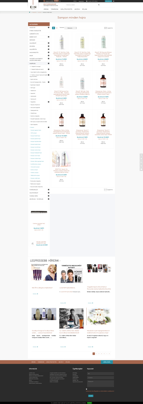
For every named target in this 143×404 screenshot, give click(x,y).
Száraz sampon (34, 169)
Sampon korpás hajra (35, 144)
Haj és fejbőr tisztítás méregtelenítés (38, 72)
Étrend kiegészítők (35, 30)
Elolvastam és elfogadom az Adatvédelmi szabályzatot (100, 391)
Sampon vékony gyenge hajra (37, 161)
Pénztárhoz (108, 1)
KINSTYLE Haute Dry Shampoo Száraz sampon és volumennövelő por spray (61, 170)
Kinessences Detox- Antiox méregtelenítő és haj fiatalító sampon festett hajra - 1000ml (61, 131)
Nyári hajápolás (34, 124)
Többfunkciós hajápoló (35, 184)
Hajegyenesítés (34, 52)
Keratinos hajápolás (34, 116)
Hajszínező (33, 43)
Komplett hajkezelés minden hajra (38, 119)
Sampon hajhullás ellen (35, 141)
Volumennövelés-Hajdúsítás (36, 186)
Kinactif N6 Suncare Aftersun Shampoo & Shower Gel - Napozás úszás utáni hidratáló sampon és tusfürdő (103, 54)
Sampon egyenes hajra (35, 130)
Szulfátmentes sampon (35, 164)
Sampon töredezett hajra (36, 152)
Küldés (90, 395)
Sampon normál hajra (35, 147)
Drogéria (32, 46)
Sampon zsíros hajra (35, 155)
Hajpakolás (33, 102)
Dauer (31, 55)
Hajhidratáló (33, 96)
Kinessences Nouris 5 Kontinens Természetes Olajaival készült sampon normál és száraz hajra (82, 132)
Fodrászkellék (34, 189)
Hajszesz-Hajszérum (35, 104)
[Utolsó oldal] (109, 353)
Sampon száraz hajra (35, 150)
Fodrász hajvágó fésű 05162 (39, 224)
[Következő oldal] (107, 353)
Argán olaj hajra (34, 79)
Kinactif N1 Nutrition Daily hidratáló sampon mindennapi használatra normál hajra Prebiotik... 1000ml (61, 54)
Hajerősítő (32, 93)
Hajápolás (34, 12)
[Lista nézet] (56, 28)
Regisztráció (81, 1)
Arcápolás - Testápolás (36, 199)
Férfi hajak (32, 87)
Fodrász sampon (34, 172)
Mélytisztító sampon (35, 175)
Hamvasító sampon (35, 167)
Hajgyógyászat (34, 193)
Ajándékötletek (34, 34)
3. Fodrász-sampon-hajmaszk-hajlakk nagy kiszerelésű (38, 75)
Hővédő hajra (33, 113)
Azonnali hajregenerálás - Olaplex (38, 82)
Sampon (39, 12)
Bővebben (35, 293)
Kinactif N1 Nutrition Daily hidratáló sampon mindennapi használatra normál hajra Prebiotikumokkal (82, 54)
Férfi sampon (33, 133)
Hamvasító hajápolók (35, 107)
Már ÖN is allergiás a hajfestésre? (42, 288)
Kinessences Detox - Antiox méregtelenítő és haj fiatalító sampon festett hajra (103, 92)
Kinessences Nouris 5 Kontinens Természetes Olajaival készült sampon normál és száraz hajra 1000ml (103, 132)
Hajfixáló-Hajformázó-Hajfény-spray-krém (36, 59)
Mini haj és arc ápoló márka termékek (38, 121)
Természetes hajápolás (35, 181)
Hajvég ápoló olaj (34, 110)
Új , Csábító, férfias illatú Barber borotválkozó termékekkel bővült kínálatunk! (69, 333)
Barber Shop (33, 37)
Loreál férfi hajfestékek (67, 291)
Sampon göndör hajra (35, 138)
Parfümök (32, 40)
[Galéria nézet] (53, 28)
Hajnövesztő (33, 99)
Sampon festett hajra (35, 135)
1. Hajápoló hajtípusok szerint (36, 69)
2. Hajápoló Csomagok (35, 66)
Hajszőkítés (33, 49)
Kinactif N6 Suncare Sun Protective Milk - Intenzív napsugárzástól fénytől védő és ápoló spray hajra (61, 93)
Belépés (75, 1)
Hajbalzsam (33, 90)
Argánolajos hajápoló (35, 85)
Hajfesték (32, 27)
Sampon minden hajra (35, 158)
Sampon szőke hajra (35, 178)
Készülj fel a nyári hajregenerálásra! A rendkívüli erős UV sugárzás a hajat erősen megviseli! (98, 333)
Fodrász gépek (34, 196)
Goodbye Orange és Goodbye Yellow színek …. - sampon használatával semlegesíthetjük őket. (43, 333)
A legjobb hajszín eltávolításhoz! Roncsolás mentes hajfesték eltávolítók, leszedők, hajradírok (99, 289)
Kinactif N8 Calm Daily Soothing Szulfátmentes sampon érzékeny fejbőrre (82, 92)
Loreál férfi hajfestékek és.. (67, 288)
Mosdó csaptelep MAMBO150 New (41, 242)
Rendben (90, 403)
